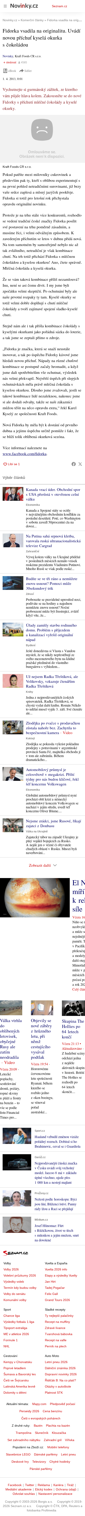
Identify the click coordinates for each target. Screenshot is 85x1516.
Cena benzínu (52, 1411)
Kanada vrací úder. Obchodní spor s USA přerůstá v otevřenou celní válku (53, 494)
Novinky (8, 56)
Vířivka (69, 1440)
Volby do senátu (14, 1294)
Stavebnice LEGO (18, 1454)
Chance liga (11, 1315)
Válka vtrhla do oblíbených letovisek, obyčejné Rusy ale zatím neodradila (11, 1038)
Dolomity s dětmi (14, 1392)
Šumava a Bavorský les (19, 1374)
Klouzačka (59, 1433)
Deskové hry (20, 1461)
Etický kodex (43, 1489)
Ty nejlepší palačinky (59, 1315)
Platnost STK (54, 1392)
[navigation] (5, 6)
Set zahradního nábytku (23, 1440)
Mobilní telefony (58, 1447)
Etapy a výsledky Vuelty (61, 1275)
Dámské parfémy (46, 1454)
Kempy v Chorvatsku (17, 1362)
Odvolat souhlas (24, 1493)
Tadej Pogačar (55, 1287)
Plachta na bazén (58, 1425)
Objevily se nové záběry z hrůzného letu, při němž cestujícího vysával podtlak (41, 1038)
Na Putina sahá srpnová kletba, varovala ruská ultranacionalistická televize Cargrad (53, 540)
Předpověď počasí (62, 1404)
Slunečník (41, 1433)
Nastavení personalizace (55, 1493)
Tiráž (70, 1485)
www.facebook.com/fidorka (24, 453)
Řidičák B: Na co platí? (60, 1380)
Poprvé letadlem (14, 1368)
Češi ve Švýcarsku (16, 1380)
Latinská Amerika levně (19, 1386)
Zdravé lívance (55, 1328)
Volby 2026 (11, 1269)
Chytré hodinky (59, 1461)
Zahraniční (32, 551)
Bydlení (30, 645)
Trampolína (23, 1433)
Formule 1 (10, 1340)
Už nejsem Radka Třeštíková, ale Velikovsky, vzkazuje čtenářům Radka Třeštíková (52, 681)
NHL (6, 1346)
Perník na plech (55, 1346)
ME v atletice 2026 (16, 1334)
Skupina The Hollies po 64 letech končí (73, 1029)
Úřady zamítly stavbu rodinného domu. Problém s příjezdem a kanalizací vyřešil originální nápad (51, 632)
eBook (12, 71)
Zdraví (30, 594)
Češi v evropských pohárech (40, 1418)
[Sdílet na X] (80, 464)
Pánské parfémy (41, 1469)
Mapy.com (39, 1404)
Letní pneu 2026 (56, 1362)
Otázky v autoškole (58, 1386)
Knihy (29, 691)
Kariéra (58, 1485)
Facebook (15, 1485)
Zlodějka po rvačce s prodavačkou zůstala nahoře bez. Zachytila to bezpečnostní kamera (53, 727)
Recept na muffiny (57, 1322)
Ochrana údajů (66, 1489)
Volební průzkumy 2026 (19, 1275)
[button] (42, 139)
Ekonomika (33, 504)
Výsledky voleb (13, 1281)
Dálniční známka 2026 (60, 1368)
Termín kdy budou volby (19, 1287)
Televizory (39, 1461)
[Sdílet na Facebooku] (73, 464)
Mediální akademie (18, 1489)
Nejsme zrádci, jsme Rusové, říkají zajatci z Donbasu (53, 823)
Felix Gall (51, 1294)
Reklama (44, 1485)
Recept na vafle (55, 1340)
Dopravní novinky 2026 (61, 1374)
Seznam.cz (59, 6)
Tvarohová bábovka (58, 1334)
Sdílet (28, 71)
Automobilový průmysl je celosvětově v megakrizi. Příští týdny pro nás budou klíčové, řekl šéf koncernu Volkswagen (52, 777)
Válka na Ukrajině (37, 831)
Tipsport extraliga (15, 1328)
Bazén (38, 1425)
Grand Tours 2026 (57, 1300)
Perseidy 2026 (29, 1411)
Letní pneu (68, 1454)
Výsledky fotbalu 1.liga (18, 1322)
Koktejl (30, 738)
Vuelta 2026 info (56, 1269)
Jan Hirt (50, 1281)
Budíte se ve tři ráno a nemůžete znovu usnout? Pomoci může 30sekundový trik (51, 583)
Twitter (29, 1485)
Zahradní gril (52, 1440)
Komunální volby (14, 1300)
